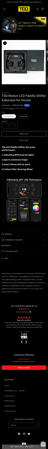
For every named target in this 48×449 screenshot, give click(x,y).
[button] (4, 9)
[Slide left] (19, 88)
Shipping (11, 108)
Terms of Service (10, 411)
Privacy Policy (9, 396)
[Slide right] (28, 88)
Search (6, 386)
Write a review (24, 367)
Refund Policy (9, 401)
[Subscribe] (36, 425)
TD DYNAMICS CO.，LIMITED (14, 391)
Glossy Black (9, 116)
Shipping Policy (10, 406)
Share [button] (6, 258)
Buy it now (24, 140)
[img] (24, 308)
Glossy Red (23, 116)
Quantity (4, 121)
